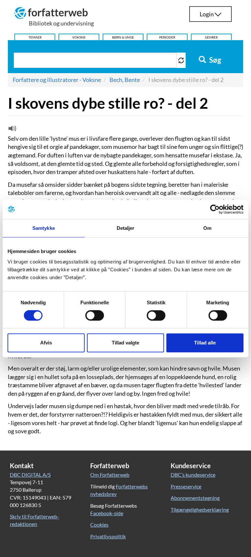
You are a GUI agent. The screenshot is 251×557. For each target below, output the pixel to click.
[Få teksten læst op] (11, 130)
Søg (214, 60)
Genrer (211, 37)
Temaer (35, 37)
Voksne (79, 37)
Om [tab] (207, 228)
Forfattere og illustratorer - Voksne (57, 79)
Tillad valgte (125, 342)
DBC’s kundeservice (193, 474)
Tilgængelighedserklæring (200, 509)
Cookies (99, 524)
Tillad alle (205, 342)
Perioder (167, 37)
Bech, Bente (124, 79)
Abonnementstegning (195, 498)
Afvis (46, 342)
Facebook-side (106, 513)
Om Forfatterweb (109, 474)
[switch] (94, 315)
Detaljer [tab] (126, 228)
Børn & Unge (123, 37)
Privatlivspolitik (108, 536)
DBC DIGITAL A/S (30, 474)
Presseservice (186, 486)
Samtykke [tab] (43, 228)
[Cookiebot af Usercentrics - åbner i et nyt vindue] (214, 209)
